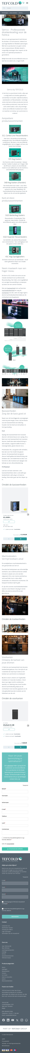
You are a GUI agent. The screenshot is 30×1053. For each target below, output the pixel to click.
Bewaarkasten (5, 971)
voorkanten (5, 293)
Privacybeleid (5, 1041)
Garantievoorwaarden (8, 956)
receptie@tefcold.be (11, 1015)
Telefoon (4, 816)
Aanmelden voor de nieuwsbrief (10, 933)
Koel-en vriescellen (7, 977)
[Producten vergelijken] (9, 522)
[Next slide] (28, 514)
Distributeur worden (7, 927)
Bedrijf (4, 789)
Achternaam (5, 802)
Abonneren (15, 916)
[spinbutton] (8, 538)
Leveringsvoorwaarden (8, 950)
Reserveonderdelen (7, 981)
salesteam (10, 765)
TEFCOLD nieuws (6, 957)
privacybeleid (10, 843)
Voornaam (5, 795)
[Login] (20, 3)
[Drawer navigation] (27, 3)
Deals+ (4, 967)
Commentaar (5, 829)
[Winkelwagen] (23, 3)
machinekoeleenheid (8, 290)
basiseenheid (11, 288)
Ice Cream (4, 975)
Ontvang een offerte (7, 929)
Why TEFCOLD (5, 948)
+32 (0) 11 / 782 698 (13, 1013)
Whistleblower (6, 1045)
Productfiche (24, 511)
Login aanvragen (6, 931)
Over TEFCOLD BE (6, 946)
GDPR (3, 1039)
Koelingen (4, 969)
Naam (4, 887)
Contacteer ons (6, 926)
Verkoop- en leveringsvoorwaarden (11, 1043)
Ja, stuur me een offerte (15, 849)
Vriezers (4, 973)
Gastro (3, 979)
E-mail (4, 809)
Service (4, 954)
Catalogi (4, 952)
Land (3, 823)
